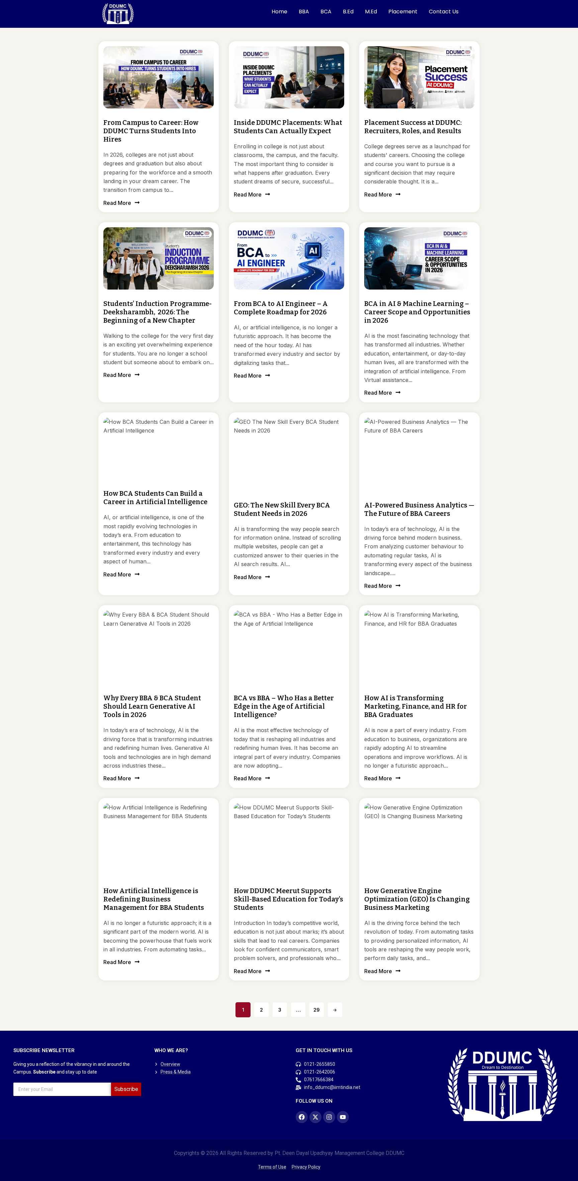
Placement (402, 11)
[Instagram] (329, 1117)
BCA (325, 11)
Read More (117, 203)
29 (316, 1010)
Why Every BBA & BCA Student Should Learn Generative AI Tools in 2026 (152, 706)
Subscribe (126, 1089)
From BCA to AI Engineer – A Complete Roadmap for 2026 (281, 308)
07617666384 (318, 1079)
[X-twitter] (315, 1117)
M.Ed (371, 11)
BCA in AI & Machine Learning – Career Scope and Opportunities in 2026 (417, 312)
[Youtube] (343, 1117)
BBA (304, 11)
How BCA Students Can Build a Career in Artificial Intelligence (155, 497)
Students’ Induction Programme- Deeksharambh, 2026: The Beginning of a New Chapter (157, 312)
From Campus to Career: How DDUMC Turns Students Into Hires (150, 131)
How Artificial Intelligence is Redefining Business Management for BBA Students (153, 899)
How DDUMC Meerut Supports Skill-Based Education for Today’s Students (288, 899)
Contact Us (444, 11)
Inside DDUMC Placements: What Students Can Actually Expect (288, 127)
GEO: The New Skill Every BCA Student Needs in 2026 (282, 509)
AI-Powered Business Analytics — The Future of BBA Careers (419, 509)
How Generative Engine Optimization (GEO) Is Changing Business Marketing (417, 899)
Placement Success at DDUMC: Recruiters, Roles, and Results (413, 127)
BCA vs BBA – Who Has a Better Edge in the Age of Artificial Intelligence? (284, 706)
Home (279, 11)
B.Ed (348, 11)
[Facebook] (302, 1117)
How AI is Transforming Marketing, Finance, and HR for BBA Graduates (415, 706)
